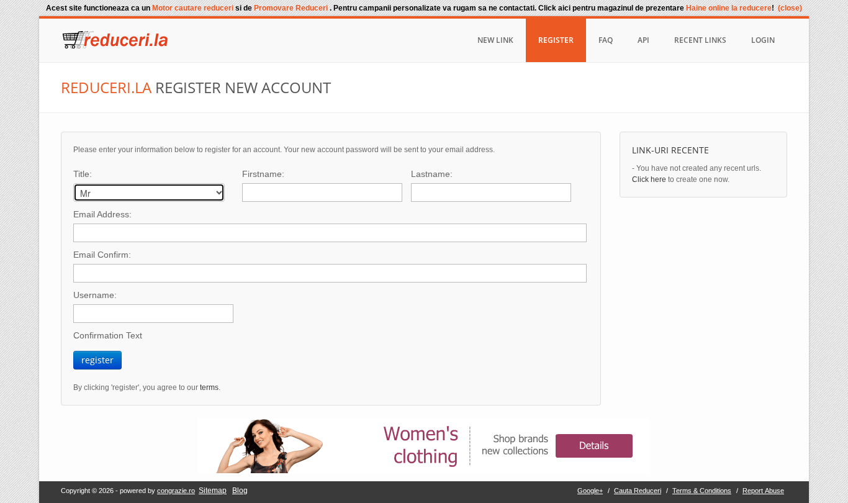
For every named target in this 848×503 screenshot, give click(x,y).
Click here (649, 179)
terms (209, 387)
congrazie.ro (176, 490)
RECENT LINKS (700, 40)
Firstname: (263, 174)
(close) (790, 8)
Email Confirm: (102, 255)
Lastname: (432, 174)
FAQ (605, 40)
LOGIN (763, 40)
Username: (95, 295)
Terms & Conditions (701, 490)
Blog (240, 490)
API (643, 40)
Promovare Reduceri (292, 8)
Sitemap (213, 490)
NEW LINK (495, 40)
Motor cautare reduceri (193, 8)
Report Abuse (763, 490)
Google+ (590, 490)
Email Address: (102, 214)
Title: (82, 174)
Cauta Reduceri (637, 490)
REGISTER (556, 40)
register (97, 360)
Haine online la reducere (729, 8)
